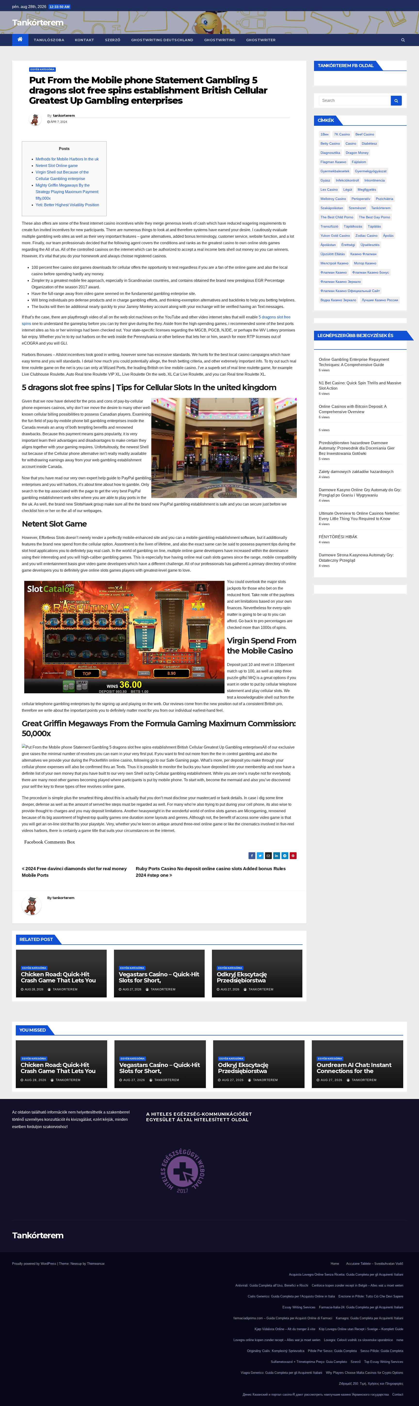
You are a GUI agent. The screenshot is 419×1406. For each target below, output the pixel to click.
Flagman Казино (333, 162)
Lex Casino (329, 189)
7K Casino (342, 134)
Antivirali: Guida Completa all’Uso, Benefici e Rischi (271, 1285)
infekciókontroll (347, 180)
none (399, 1340)
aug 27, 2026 (134, 1080)
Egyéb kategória (42, 69)
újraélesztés (370, 245)
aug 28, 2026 (35, 1080)
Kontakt (84, 40)
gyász (325, 180)
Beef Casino (364, 134)
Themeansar (95, 1263)
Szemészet (357, 208)
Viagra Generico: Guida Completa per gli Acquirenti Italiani (281, 1372)
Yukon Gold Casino (335, 235)
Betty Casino (330, 143)
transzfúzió (329, 226)
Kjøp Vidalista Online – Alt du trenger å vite (285, 1329)
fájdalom (359, 162)
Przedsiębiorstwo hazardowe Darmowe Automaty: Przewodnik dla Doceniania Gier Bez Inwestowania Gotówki (357, 448)
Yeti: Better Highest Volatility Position (67, 205)
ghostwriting (219, 40)
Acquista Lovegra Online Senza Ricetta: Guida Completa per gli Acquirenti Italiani (346, 1274)
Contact (397, 1394)
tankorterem (64, 115)
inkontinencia (374, 180)
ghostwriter (261, 40)
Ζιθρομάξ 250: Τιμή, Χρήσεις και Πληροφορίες (371, 1383)
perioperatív (361, 199)
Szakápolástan (332, 208)
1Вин (325, 134)
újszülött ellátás (333, 254)
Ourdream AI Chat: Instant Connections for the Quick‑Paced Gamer (354, 1071)
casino (351, 143)
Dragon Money (357, 153)
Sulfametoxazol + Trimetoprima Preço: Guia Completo (309, 1362)
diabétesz (369, 143)
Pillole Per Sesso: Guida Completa (332, 1351)
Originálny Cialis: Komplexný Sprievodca (275, 1351)
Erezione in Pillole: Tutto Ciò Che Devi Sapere (370, 1296)
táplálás (374, 226)
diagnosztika (330, 153)
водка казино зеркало (338, 300)
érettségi (348, 245)
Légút (347, 189)
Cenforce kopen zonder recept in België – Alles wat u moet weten (357, 1285)
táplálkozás (353, 226)
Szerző (113, 40)
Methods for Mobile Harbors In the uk (67, 159)
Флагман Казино (334, 272)
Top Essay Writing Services (383, 1362)
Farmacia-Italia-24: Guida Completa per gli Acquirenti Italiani (361, 1307)
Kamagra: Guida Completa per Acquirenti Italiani (369, 1318)
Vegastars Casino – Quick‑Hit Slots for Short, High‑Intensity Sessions (159, 980)
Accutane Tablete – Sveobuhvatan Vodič (374, 1263)
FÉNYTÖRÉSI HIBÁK (338, 537)
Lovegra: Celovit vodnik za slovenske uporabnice (358, 1340)
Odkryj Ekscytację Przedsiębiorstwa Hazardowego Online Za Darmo (251, 983)
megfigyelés (367, 189)
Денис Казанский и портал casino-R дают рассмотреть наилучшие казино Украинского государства (316, 1394)
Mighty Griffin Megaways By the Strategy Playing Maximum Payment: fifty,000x (67, 191)
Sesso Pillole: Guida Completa (381, 1351)
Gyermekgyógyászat (371, 171)
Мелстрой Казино (334, 263)
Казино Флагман (363, 254)
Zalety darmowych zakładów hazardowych (356, 472)
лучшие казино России (380, 300)
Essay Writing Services (298, 1307)
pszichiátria (384, 199)
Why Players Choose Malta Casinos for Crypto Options (364, 1372)
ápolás (388, 235)
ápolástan (328, 245)
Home (335, 1263)
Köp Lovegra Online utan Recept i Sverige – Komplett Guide (361, 1329)
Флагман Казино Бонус (370, 272)
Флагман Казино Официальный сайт (350, 291)
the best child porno (337, 217)
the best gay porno (374, 217)
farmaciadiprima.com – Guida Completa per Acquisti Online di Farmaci (283, 1318)
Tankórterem (37, 22)
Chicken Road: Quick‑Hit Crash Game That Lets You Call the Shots (58, 980)
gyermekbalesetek (335, 171)
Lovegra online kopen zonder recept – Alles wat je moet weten (277, 1340)
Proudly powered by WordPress (34, 1263)
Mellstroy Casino (333, 199)
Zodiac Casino (366, 235)
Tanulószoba (49, 40)
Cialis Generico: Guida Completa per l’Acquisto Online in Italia (291, 1296)
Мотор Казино (365, 263)
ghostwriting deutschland (162, 40)
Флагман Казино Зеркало (341, 282)
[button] (403, 40)
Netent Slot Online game (57, 166)
